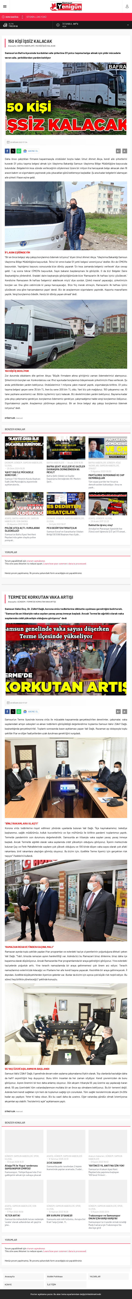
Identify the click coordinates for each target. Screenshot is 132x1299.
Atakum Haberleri (96, 1156)
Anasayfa (12, 46)
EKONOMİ (9, 462)
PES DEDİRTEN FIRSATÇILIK (62, 527)
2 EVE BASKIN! (54, 1162)
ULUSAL (8, 465)
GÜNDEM (18, 462)
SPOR (36, 1156)
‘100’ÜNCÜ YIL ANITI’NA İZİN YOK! (106, 1165)
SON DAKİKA (22, 521)
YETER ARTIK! (12, 1215)
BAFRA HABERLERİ (26, 46)
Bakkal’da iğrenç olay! (101, 525)
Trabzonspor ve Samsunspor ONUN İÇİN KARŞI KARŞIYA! (104, 1217)
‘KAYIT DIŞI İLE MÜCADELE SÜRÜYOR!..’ (19, 474)
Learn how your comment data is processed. (64, 563)
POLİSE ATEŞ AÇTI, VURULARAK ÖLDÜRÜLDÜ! (22, 529)
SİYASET (92, 468)
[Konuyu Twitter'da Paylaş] (13, 151)
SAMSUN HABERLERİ (32, 462)
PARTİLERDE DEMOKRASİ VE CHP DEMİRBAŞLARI (106, 476)
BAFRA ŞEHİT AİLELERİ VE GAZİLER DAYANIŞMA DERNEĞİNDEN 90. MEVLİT (66, 469)
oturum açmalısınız (36, 560)
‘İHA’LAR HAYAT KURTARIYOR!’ (40, 16)
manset (19, 418)
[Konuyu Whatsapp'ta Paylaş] (18, 151)
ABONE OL (33, 151)
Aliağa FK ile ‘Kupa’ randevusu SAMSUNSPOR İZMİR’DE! (21, 1167)
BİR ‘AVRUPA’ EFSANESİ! (60, 1215)
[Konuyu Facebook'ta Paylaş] (7, 151)
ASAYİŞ (8, 518)
